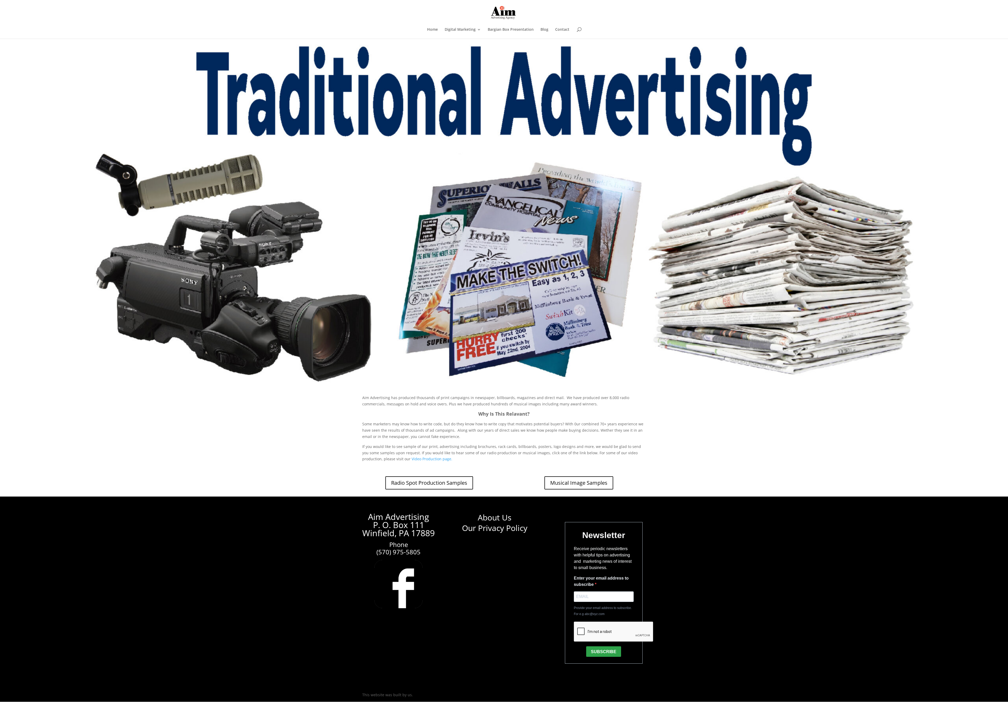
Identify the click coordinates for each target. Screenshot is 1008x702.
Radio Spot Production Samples (429, 482)
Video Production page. (432, 458)
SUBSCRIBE (603, 651)
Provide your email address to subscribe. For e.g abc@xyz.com (603, 611)
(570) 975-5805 (398, 552)
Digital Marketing (460, 30)
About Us (494, 517)
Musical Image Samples (578, 482)
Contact (562, 30)
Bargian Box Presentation (511, 30)
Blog (544, 30)
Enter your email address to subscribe (601, 581)
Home (432, 30)
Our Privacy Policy (494, 528)
